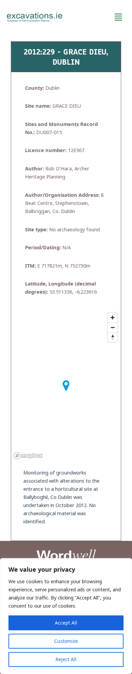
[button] (97, 17)
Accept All (66, 622)
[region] (66, 616)
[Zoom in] (112, 317)
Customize (66, 641)
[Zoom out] (112, 327)
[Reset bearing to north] (112, 337)
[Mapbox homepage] (28, 456)
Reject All (66, 659)
